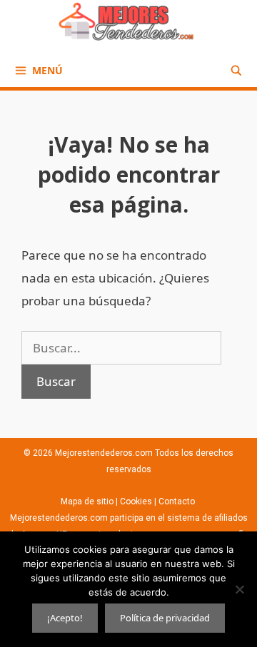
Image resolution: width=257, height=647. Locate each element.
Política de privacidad (165, 617)
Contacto (177, 501)
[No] (239, 589)
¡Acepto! (65, 617)
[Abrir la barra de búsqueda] (236, 70)
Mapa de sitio (88, 501)
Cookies (136, 501)
